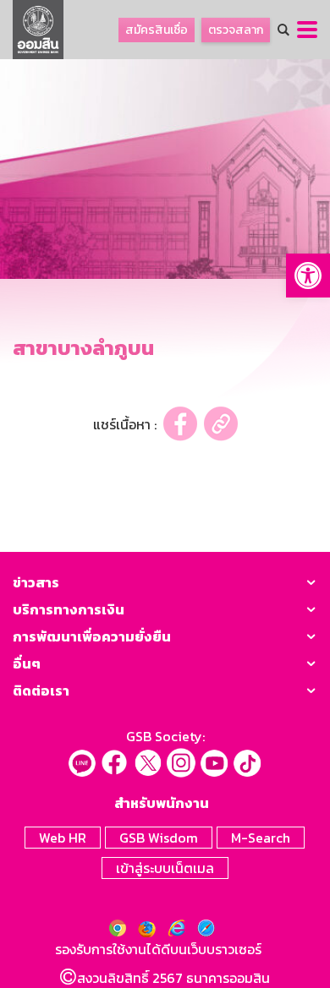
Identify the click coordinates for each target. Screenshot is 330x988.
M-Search (260, 837)
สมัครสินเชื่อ (156, 30)
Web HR (62, 837)
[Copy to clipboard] (221, 424)
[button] (308, 275)
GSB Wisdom (158, 837)
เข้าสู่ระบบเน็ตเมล (165, 868)
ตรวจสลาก (235, 30)
